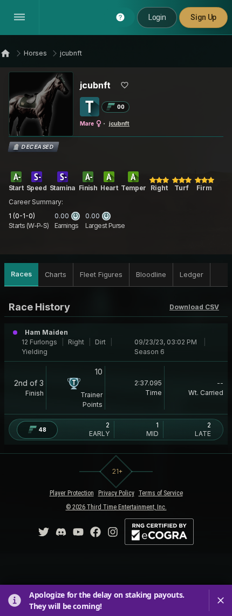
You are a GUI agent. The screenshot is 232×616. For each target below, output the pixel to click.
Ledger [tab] (191, 275)
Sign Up (203, 17)
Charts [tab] (55, 275)
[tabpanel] (116, 372)
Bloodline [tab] (151, 275)
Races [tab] (21, 274)
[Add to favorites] (124, 85)
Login (157, 17)
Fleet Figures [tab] (101, 275)
